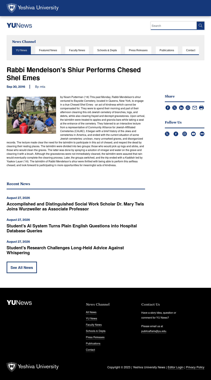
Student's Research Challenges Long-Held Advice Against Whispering (65, 250)
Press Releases (138, 50)
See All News (22, 267)
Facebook (176, 134)
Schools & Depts (107, 50)
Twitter (167, 134)
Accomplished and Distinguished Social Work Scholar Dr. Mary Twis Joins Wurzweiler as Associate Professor (75, 206)
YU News (21, 50)
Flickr (202, 134)
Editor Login (175, 367)
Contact (190, 50)
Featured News (48, 50)
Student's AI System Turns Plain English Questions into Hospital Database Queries (72, 228)
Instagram (184, 134)
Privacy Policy (195, 367)
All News (91, 312)
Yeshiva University (33, 8)
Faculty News (77, 50)
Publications (167, 50)
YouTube (193, 134)
